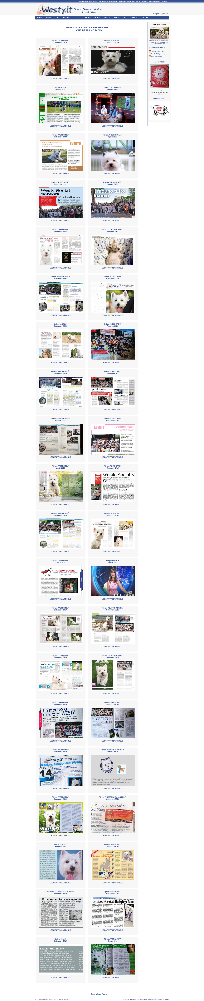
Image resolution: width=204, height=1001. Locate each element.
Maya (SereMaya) (156, 56)
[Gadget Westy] (159, 88)
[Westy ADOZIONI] (159, 120)
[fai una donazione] (159, 39)
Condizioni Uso (142, 999)
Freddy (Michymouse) (158, 54)
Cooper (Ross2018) (157, 51)
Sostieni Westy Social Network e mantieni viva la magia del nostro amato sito (159, 42)
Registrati (157, 14)
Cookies (126, 999)
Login (165, 14)
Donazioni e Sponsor (155, 999)
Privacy (133, 999)
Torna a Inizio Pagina (99, 994)
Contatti (166, 999)
